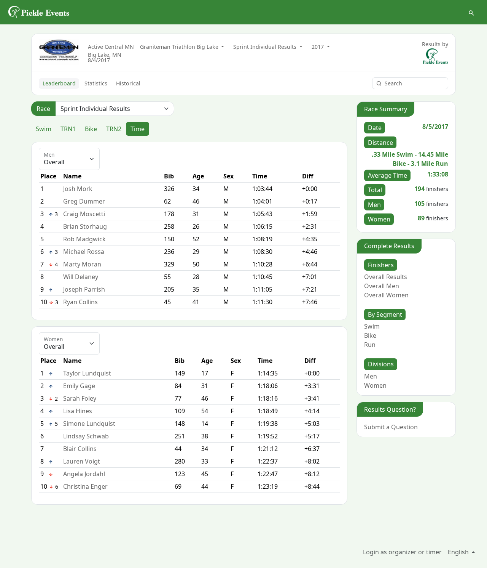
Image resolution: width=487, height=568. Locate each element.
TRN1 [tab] (68, 129)
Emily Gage (79, 386)
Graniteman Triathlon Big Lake (180, 46)
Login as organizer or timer (402, 552)
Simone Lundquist (89, 423)
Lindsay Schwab (86, 436)
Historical (128, 83)
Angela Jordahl (84, 474)
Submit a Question (391, 427)
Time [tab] (138, 129)
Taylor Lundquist (87, 373)
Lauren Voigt (81, 461)
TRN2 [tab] (113, 129)
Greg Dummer (84, 201)
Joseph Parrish (84, 289)
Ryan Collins (80, 302)
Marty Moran (82, 264)
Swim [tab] (43, 129)
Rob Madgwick (84, 239)
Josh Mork (77, 189)
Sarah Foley (79, 398)
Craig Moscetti (84, 214)
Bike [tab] (91, 129)
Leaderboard (59, 83)
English (459, 552)
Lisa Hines (77, 411)
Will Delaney (80, 277)
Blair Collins (80, 448)
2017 (318, 46)
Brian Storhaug (85, 226)
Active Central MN (111, 46)
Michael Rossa (83, 251)
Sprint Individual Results (265, 46)
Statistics (95, 83)
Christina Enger (85, 486)
